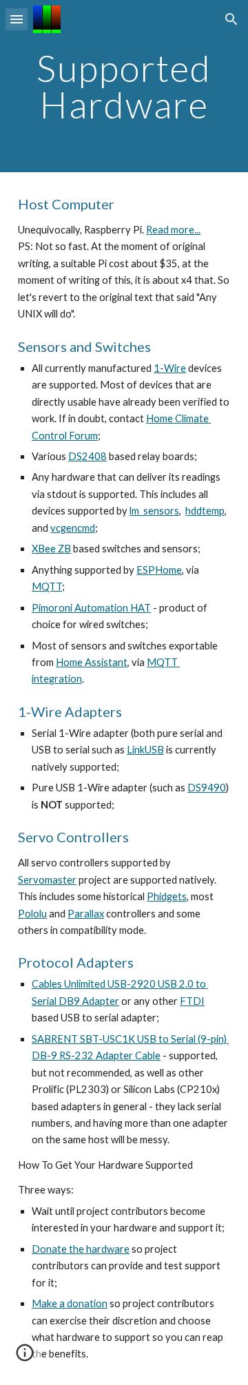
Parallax (86, 913)
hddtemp (205, 511)
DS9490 (206, 787)
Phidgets (167, 896)
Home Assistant (91, 662)
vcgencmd (72, 528)
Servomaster (47, 880)
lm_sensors (154, 511)
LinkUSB (145, 750)
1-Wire (170, 368)
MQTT (47, 586)
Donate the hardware (81, 1249)
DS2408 (87, 456)
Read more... (173, 230)
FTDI (192, 1001)
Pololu (32, 913)
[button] (16, 19)
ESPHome (159, 570)
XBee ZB (51, 548)
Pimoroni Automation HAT (91, 608)
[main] (124, 86)
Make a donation (69, 1303)
